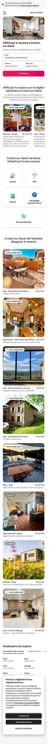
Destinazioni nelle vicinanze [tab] (13, 651)
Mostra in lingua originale (29, 5)
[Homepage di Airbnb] (4, 12)
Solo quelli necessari (23, 722)
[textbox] (13, 66)
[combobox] (23, 57)
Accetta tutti (24, 716)
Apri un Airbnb (36, 12)
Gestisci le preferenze (23, 728)
